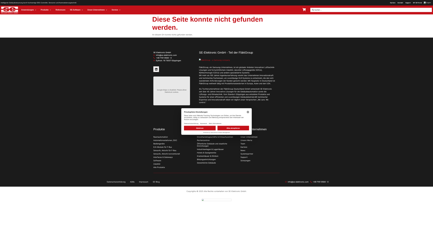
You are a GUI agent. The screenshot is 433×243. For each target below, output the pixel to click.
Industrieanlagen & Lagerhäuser (210, 149)
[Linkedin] (156, 69)
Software (157, 160)
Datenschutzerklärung (116, 182)
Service (115, 10)
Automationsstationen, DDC (165, 140)
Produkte (45, 10)
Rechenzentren (203, 140)
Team (243, 144)
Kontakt (400, 3)
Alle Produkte (159, 167)
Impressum (143, 182)
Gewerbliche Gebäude (206, 163)
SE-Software (75, 10)
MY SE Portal (417, 3)
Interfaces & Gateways (163, 157)
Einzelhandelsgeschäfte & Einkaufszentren (215, 137)
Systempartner (247, 154)
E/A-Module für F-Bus (162, 147)
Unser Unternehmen (96, 10)
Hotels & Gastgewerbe (206, 153)
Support (408, 3)
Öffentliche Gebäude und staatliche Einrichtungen (212, 145)
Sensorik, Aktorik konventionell (166, 154)
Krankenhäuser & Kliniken (207, 156)
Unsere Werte (246, 140)
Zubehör (156, 164)
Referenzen (60, 10)
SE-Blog (156, 182)
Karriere (392, 3)
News (243, 150)
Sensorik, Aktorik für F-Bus (164, 150)
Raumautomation (160, 137)
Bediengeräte (159, 144)
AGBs (132, 182)
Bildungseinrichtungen (206, 159)
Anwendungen (27, 10)
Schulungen (245, 160)
